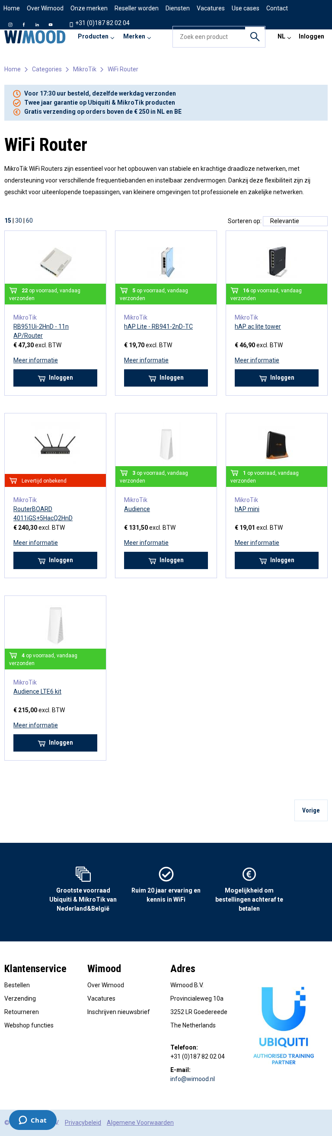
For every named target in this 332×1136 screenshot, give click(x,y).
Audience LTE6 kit (37, 691)
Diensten (178, 8)
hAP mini (247, 509)
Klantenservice (35, 969)
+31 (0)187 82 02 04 (102, 22)
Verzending (20, 998)
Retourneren (21, 1011)
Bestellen (17, 985)
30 (18, 220)
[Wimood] (35, 36)
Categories (47, 69)
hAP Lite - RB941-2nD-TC (158, 326)
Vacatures (101, 998)
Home (11, 8)
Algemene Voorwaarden (140, 1122)
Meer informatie (35, 360)
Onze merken (89, 8)
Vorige (311, 810)
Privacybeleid (83, 1122)
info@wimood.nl (192, 1078)
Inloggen (311, 36)
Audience (137, 509)
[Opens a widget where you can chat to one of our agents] (33, 1121)
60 (29, 220)
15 (7, 220)
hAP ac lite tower (258, 326)
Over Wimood (45, 8)
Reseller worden (137, 8)
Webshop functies (29, 1025)
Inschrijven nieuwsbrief (118, 1011)
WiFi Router (123, 69)
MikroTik (84, 69)
